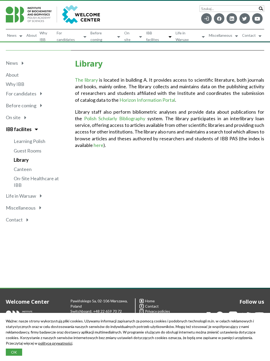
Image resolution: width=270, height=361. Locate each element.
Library (21, 160)
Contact (249, 35)
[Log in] (206, 18)
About (31, 35)
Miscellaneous (220, 35)
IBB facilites (152, 36)
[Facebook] (219, 18)
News (12, 35)
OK (14, 352)
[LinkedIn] (231, 18)
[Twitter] (244, 18)
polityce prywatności (55, 343)
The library (86, 80)
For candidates (66, 36)
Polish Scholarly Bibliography (114, 118)
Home (150, 301)
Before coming (96, 36)
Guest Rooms (27, 151)
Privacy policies (157, 311)
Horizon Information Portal (147, 100)
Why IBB (43, 36)
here (98, 145)
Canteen (23, 169)
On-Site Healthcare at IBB (36, 181)
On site (127, 36)
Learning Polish (29, 141)
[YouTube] (257, 18)
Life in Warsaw (182, 36)
